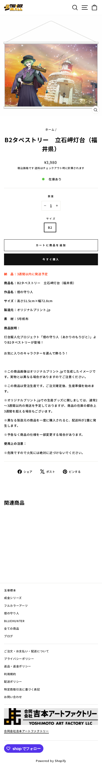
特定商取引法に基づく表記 (22, 689)
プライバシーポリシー (19, 659)
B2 (50, 227)
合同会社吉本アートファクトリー (26, 731)
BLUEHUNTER (14, 621)
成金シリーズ (13, 598)
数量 (51, 196)
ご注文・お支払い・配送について (26, 651)
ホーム (49, 129)
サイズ (51, 218)
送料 (37, 168)
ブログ (8, 636)
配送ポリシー (13, 681)
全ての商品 (11, 628)
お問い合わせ (13, 697)
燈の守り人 (11, 613)
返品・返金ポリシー (17, 666)
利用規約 (10, 674)
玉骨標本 (10, 590)
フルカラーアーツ (16, 605)
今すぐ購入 (51, 259)
